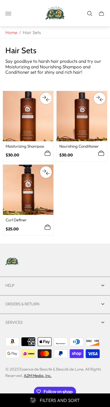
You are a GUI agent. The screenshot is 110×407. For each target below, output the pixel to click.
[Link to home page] (12, 262)
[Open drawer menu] (8, 13)
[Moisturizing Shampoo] (28, 116)
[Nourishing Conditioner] (82, 116)
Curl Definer (16, 220)
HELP (9, 285)
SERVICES (14, 322)
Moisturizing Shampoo (25, 146)
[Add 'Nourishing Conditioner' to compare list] (99, 98)
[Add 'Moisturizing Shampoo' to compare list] (46, 98)
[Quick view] (47, 153)
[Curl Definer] (28, 190)
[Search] (90, 13)
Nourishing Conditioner (79, 146)
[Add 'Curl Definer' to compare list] (46, 172)
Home (11, 32)
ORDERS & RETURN (22, 304)
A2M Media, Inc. (38, 375)
